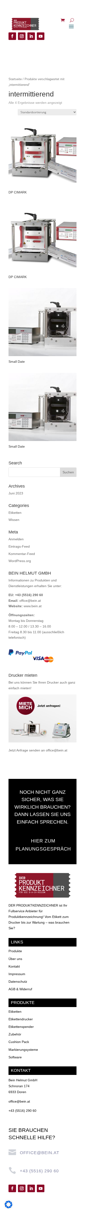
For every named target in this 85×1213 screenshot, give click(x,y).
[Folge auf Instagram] (22, 36)
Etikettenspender (21, 1027)
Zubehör (14, 1034)
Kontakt (14, 966)
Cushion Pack (18, 1042)
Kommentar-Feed (21, 554)
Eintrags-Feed (19, 546)
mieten (25, 688)
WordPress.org (19, 561)
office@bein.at (30, 600)
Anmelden (16, 539)
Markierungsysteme (23, 1050)
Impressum (16, 974)
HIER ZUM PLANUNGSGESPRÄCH (43, 844)
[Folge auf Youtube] (40, 36)
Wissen (13, 520)
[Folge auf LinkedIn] (31, 36)
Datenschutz (17, 981)
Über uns (15, 959)
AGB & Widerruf (20, 989)
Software (15, 1057)
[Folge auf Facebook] (12, 36)
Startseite (15, 79)
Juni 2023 (15, 493)
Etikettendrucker (20, 1019)
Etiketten (14, 513)
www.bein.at (33, 606)
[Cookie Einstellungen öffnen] (8, 1207)
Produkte (15, 951)
